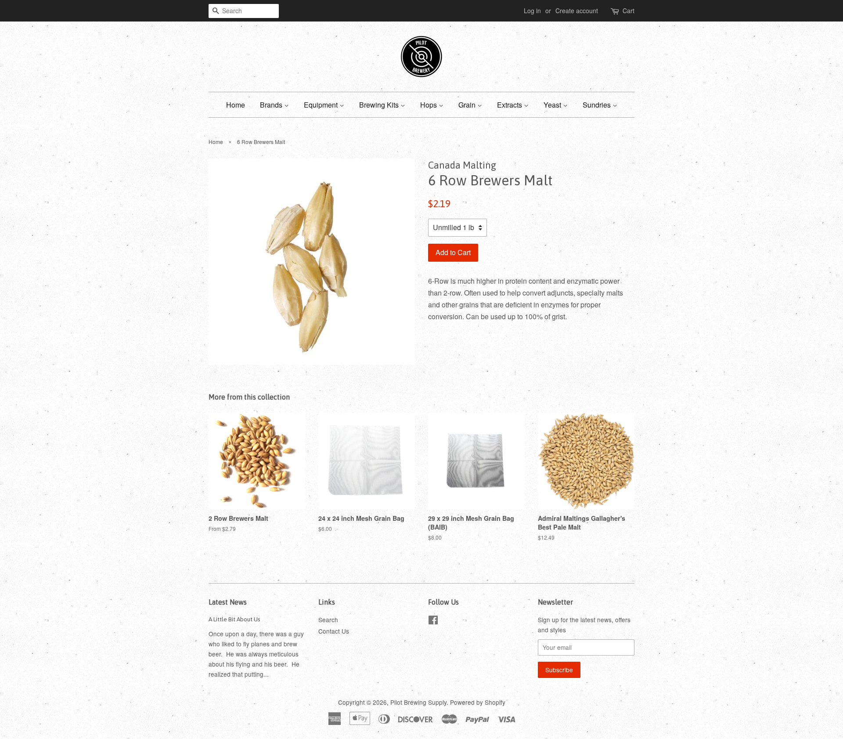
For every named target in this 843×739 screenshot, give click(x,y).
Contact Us (333, 631)
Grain (467, 105)
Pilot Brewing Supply (418, 702)
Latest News (228, 602)
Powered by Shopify (477, 702)
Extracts (510, 105)
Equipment (321, 105)
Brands (272, 105)
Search (328, 619)
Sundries (597, 105)
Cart (628, 10)
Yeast (553, 105)
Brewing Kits (379, 105)
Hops (429, 105)
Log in (532, 10)
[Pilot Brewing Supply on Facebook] (433, 621)
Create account (576, 10)
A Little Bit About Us (234, 619)
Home (235, 105)
